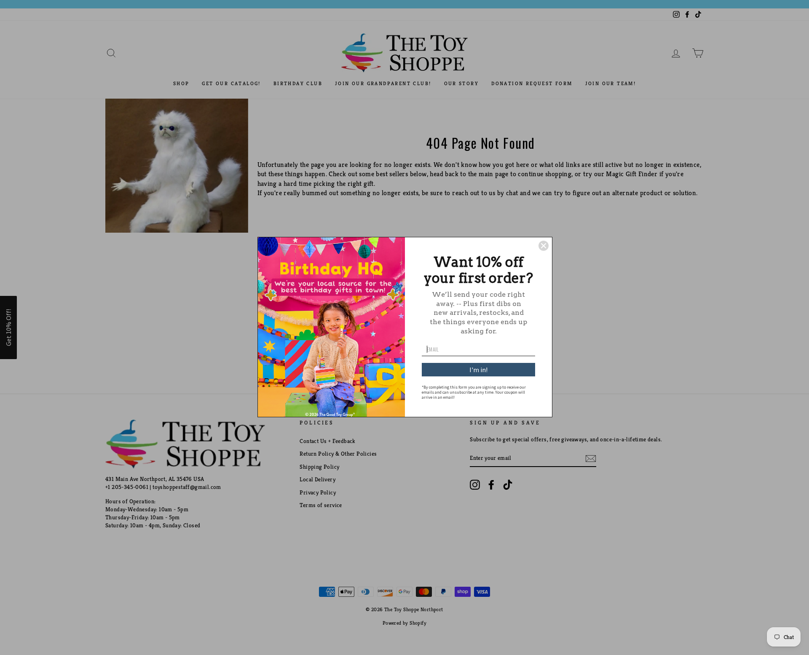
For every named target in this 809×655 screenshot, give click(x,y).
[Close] (543, 246)
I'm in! (478, 369)
